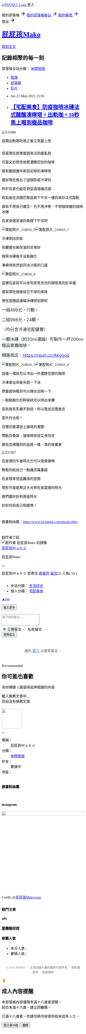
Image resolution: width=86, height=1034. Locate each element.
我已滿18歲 (11, 1025)
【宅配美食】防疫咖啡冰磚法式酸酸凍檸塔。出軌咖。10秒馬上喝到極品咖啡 (45, 114)
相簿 (14, 77)
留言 (53, 573)
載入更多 (9, 607)
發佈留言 (9, 634)
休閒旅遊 (38, 69)
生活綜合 (36, 586)
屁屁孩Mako (21, 34)
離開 (25, 1025)
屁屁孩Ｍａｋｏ (14, 548)
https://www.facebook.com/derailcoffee (50, 522)
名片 (14, 88)
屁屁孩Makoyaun (28, 897)
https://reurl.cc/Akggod (46, 355)
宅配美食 (36, 591)
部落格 (16, 83)
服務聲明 (48, 972)
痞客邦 (44, 573)
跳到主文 (9, 47)
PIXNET (21, 967)
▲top (6, 599)
